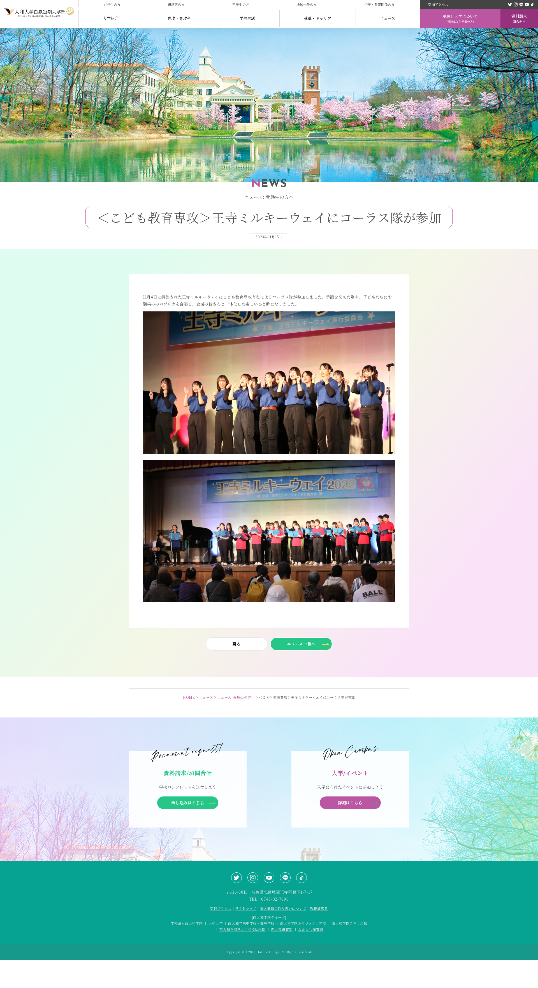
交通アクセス (438, 4)
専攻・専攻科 (179, 18)
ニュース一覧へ (301, 644)
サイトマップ (245, 908)
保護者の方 (176, 4)
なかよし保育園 (310, 929)
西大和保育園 (282, 929)
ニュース (387, 18)
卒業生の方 (240, 4)
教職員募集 (319, 908)
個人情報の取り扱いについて (283, 908)
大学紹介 (111, 18)
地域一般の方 (306, 4)
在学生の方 (112, 4)
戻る (237, 644)
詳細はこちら (350, 802)
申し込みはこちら (187, 802)
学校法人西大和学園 (187, 923)
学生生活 (247, 18)
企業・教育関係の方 (379, 4)
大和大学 (215, 923)
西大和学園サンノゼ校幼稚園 (242, 929)
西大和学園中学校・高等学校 (251, 923)
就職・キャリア (317, 18)
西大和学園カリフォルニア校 (303, 923)
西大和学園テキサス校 (349, 923)
